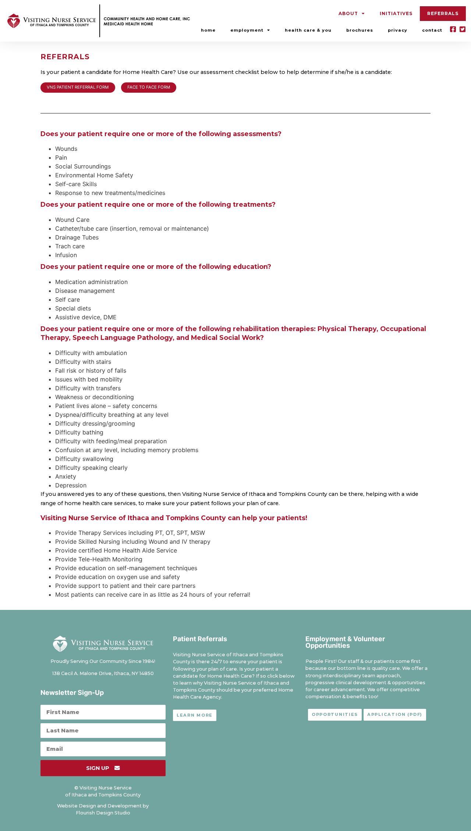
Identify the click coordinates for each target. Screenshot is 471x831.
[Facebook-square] (453, 29)
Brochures (359, 30)
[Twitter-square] (462, 29)
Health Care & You (308, 30)
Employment (246, 30)
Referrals (442, 13)
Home (208, 30)
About (348, 13)
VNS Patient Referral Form (78, 87)
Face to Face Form (148, 87)
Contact (432, 30)
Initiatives (396, 13)
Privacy (397, 30)
